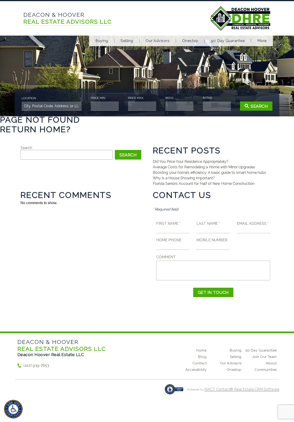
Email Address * (253, 223)
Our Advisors (158, 41)
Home (201, 350)
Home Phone (168, 240)
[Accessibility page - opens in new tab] (174, 391)
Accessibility (195, 370)
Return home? (35, 129)
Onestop (190, 41)
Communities (265, 370)
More (262, 41)
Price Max (135, 98)
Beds (169, 98)
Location (29, 98)
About (271, 363)
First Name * (168, 223)
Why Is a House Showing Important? (184, 178)
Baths (207, 98)
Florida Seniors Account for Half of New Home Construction (203, 183)
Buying (101, 41)
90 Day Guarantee (228, 41)
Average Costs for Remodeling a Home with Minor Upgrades (204, 167)
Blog (202, 357)
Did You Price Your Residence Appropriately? (190, 161)
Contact (199, 363)
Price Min (98, 98)
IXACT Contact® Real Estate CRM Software (241, 389)
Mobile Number (211, 240)
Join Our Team (264, 357)
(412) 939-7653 (36, 365)
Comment (166, 257)
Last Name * (208, 223)
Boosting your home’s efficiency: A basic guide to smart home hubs (209, 172)
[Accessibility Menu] (13, 409)
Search (26, 148)
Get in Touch (213, 292)
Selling (127, 41)
